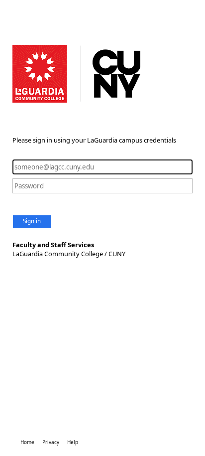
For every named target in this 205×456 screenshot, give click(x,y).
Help (72, 442)
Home (27, 442)
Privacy (50, 442)
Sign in (32, 221)
